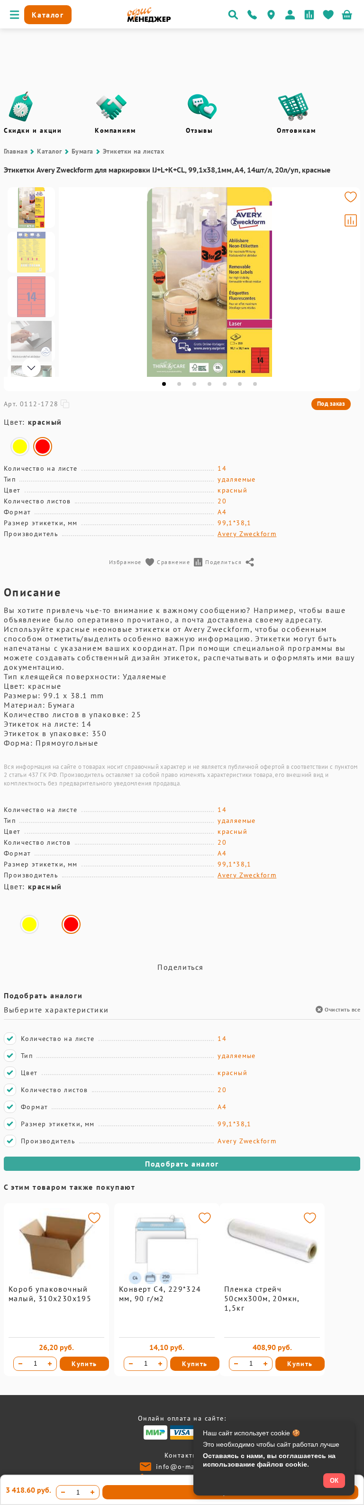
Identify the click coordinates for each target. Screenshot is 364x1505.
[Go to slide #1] (31, 207)
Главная (15, 151)
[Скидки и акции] (20, 106)
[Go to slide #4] (31, 341)
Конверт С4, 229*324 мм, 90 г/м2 (160, 1293)
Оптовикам (296, 130)
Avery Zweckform (247, 533)
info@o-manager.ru (190, 1466)
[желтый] (19, 446)
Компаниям (115, 130)
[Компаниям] (111, 106)
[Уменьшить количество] (20, 1363)
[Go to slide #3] (31, 296)
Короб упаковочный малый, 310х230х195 (50, 1293)
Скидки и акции (33, 130)
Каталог (49, 151)
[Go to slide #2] (31, 252)
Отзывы (199, 130)
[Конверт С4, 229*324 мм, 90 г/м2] (166, 1281)
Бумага (82, 151)
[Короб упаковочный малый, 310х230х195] (56, 1281)
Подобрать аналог (182, 1163)
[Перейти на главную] (149, 20)
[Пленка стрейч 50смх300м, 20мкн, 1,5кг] (272, 1281)
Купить (84, 1363)
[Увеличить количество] (50, 1363)
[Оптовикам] (293, 106)
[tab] (164, 384)
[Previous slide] (70, 282)
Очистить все (342, 1009)
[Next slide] (348, 282)
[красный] (42, 446)
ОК (334, 1480)
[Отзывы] (202, 106)
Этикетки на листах (133, 151)
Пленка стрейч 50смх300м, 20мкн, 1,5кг (262, 1298)
